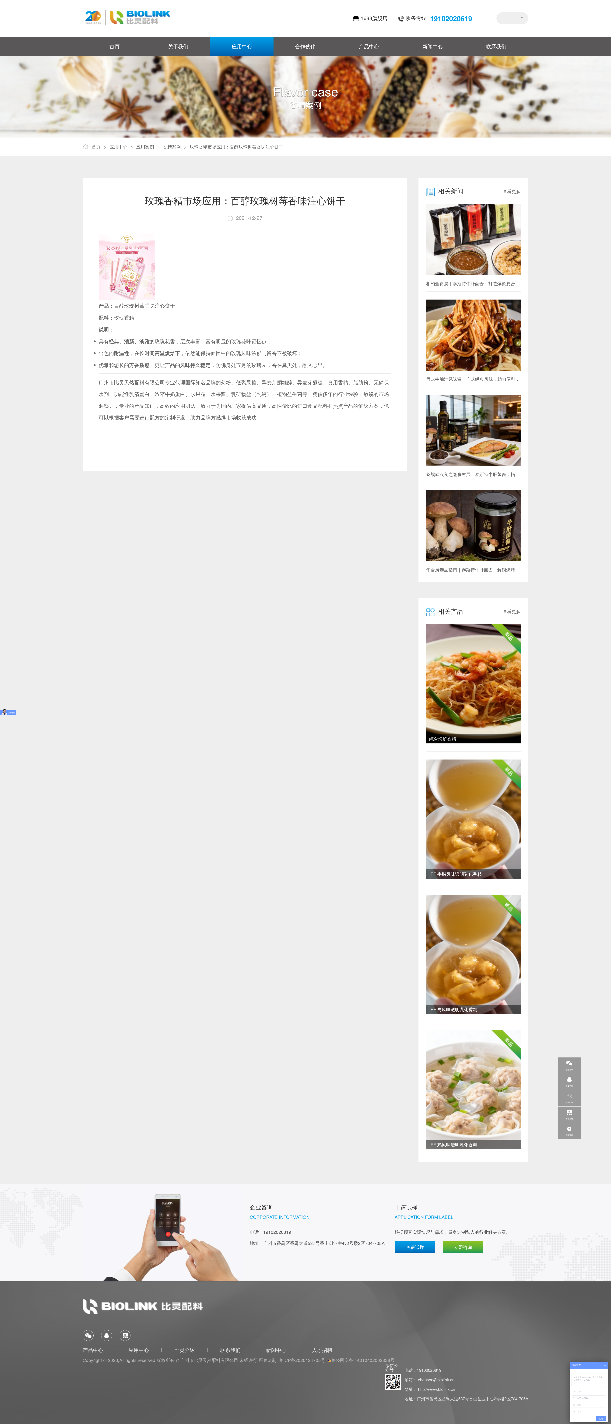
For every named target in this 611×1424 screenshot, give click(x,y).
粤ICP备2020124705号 (302, 1360)
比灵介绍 (184, 1349)
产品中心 (369, 46)
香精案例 (172, 146)
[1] (127, 18)
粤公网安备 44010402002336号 (363, 1360)
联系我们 (496, 46)
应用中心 (242, 46)
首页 (114, 46)
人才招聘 (322, 1349)
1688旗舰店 (374, 18)
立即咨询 (463, 1247)
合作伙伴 (305, 46)
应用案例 (145, 146)
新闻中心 (432, 46)
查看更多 (512, 191)
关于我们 (178, 46)
